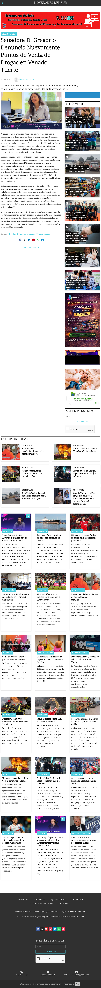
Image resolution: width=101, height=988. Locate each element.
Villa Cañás (9, 590)
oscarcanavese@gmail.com (72, 916)
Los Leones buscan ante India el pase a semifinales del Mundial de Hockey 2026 (77, 121)
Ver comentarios (31, 248)
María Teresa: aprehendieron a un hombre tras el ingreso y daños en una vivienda (77, 237)
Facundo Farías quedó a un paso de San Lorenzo (49, 720)
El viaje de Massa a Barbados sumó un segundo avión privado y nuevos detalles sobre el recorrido (77, 259)
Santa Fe (7, 653)
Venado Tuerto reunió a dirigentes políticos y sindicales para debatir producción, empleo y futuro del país (84, 499)
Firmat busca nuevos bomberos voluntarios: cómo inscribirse (32, 474)
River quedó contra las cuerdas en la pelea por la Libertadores (48, 597)
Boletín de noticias (79, 410)
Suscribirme (82, 422)
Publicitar (78, 900)
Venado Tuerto (43, 234)
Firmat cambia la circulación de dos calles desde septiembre (33, 451)
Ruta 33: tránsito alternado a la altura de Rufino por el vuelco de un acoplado (34, 496)
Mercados (77, 774)
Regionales (8, 34)
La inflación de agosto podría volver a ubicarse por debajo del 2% (76, 192)
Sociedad (42, 531)
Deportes (77, 531)
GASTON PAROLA (26, 79)
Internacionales (81, 833)
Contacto (23, 900)
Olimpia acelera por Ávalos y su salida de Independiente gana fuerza (84, 538)
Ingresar (66, 904)
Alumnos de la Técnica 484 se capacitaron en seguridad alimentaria (15, 597)
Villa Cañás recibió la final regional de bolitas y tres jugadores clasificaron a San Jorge (77, 144)
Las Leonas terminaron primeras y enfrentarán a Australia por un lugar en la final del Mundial (77, 284)
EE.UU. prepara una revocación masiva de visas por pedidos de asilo (83, 840)
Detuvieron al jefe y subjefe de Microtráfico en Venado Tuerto (85, 659)
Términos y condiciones (41, 904)
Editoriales (39, 900)
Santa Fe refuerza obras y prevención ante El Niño (14, 658)
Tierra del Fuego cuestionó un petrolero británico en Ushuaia (49, 538)
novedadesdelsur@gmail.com (76, 975)
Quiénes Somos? (58, 900)
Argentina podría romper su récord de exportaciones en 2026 (84, 781)
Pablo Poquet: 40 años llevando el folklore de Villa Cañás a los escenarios (14, 538)
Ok (77, 984)
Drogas (12, 234)
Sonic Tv (7, 531)
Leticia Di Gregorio (26, 234)
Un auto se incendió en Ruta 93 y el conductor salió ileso (85, 450)
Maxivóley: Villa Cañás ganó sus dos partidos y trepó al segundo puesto (76, 215)
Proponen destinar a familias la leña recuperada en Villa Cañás (84, 722)
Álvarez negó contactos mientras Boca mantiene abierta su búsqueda (13, 840)
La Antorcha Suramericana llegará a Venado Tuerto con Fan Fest (50, 659)
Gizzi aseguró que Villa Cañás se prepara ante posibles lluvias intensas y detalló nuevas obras (50, 841)
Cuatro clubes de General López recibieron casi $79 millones (84, 474)
